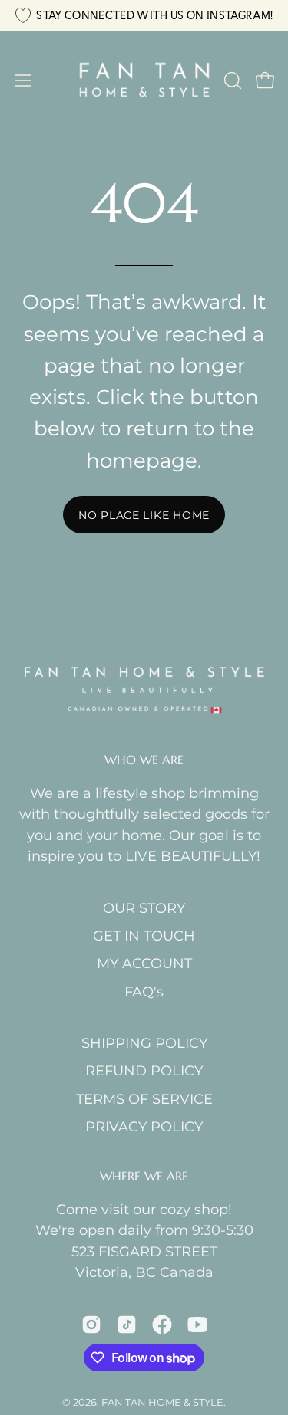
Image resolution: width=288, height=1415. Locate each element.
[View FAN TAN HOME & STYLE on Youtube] (197, 1324)
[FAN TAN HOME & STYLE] (144, 80)
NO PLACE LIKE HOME (144, 515)
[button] (231, 80)
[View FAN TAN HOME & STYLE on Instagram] (91, 1324)
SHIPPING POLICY (144, 1043)
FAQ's (144, 991)
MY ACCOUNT (144, 963)
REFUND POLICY (144, 1070)
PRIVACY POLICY (144, 1126)
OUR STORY (144, 908)
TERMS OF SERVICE (144, 1099)
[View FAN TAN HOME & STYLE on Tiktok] (126, 1324)
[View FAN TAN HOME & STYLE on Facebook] (162, 1324)
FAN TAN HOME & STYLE (162, 1402)
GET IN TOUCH (144, 935)
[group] (144, 15)
